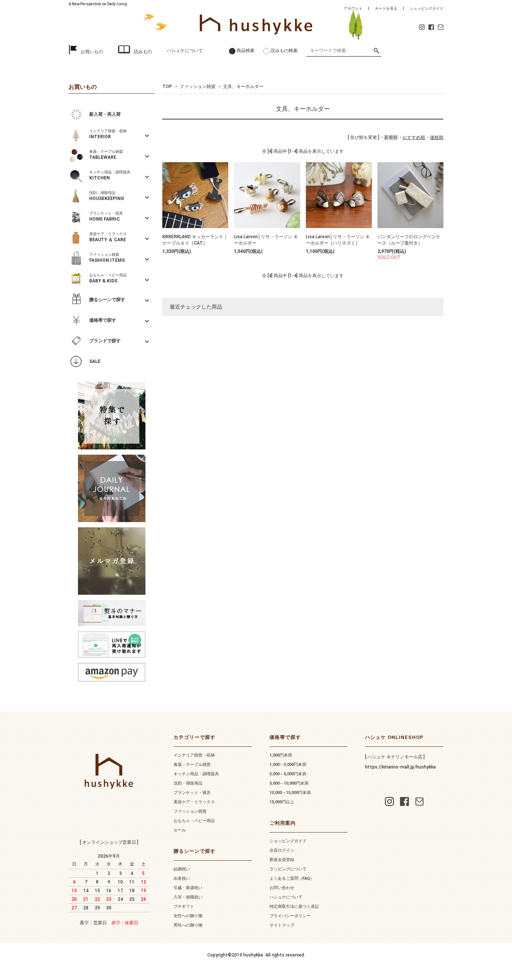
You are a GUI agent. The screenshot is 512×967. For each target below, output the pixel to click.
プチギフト (184, 906)
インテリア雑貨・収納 (194, 755)
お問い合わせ (281, 887)
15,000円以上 (281, 802)
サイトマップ (281, 925)
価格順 (436, 137)
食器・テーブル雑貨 (192, 764)
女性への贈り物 (188, 915)
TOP (167, 86)
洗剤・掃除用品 (188, 783)
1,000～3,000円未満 (287, 764)
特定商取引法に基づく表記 (294, 906)
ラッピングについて (288, 869)
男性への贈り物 (188, 925)
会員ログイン (281, 850)
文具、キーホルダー (243, 86)
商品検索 (246, 50)
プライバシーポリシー (290, 915)
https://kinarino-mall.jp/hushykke (400, 767)
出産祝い (182, 878)
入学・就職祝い (188, 897)
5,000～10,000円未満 (288, 783)
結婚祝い (182, 869)
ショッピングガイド (426, 8)
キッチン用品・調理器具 (196, 774)
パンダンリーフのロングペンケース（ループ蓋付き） (408, 240)
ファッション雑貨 (198, 86)
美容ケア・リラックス (194, 802)
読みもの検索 (284, 50)
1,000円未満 (280, 755)
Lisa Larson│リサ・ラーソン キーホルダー (266, 240)
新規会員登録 (281, 859)
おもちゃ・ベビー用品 (194, 820)
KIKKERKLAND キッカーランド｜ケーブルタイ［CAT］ (195, 240)
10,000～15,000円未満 (290, 792)
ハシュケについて (185, 50)
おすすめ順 (414, 137)
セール (180, 830)
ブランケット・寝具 (192, 792)
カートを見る (386, 8)
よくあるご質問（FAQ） (291, 878)
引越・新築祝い (188, 887)
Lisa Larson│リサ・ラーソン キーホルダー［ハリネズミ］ (338, 240)
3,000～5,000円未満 (287, 774)
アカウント (353, 8)
